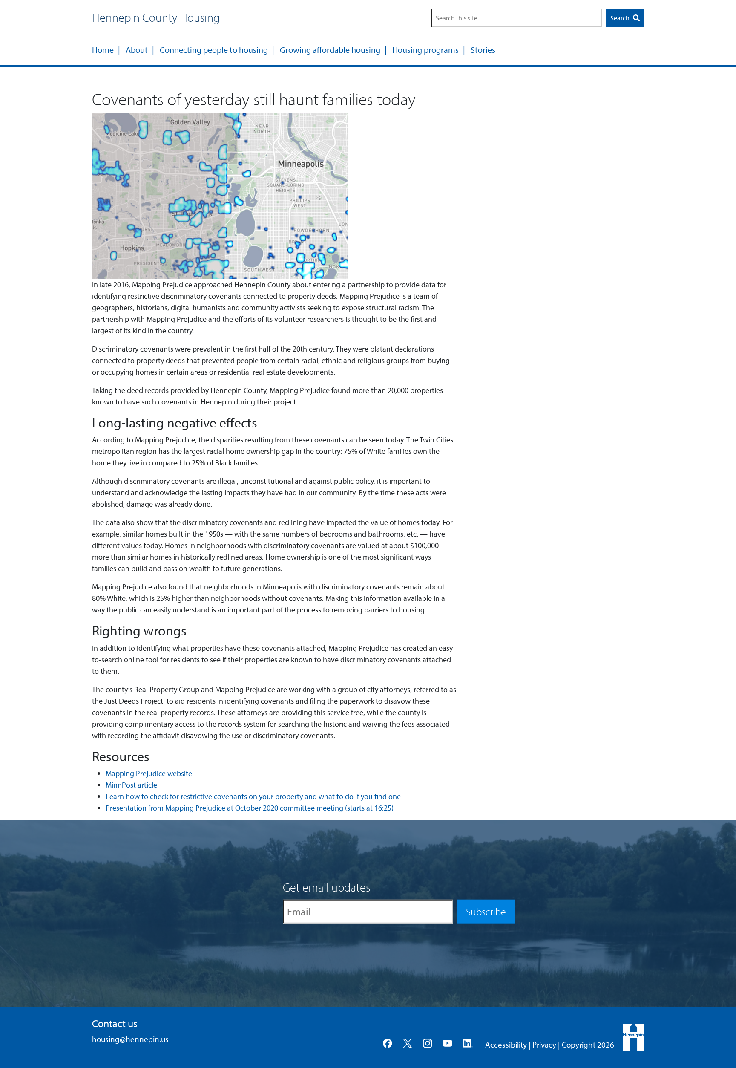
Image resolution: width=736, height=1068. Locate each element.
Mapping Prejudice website (149, 773)
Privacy (544, 1044)
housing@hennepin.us (130, 1039)
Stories (483, 49)
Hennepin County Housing (156, 17)
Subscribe (486, 911)
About (137, 49)
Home (103, 49)
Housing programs (425, 49)
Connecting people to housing (214, 49)
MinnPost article (131, 785)
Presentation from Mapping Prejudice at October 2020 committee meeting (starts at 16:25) (250, 808)
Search (620, 18)
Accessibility (506, 1044)
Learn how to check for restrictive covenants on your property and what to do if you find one (253, 796)
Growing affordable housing (330, 49)
